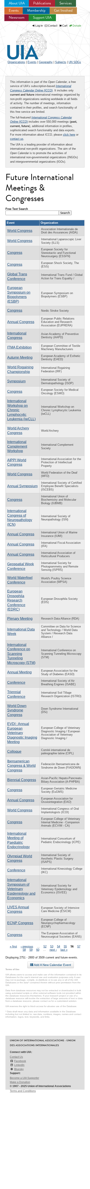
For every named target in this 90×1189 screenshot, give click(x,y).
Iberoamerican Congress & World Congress (21, 765)
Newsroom (16, 17)
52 (45, 946)
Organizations (16, 62)
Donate (76, 25)
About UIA (17, 3)
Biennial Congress (21, 780)
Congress (14, 253)
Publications (42, 3)
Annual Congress (20, 322)
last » (64, 949)
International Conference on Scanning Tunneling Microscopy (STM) (21, 654)
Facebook (20, 1061)
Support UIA (42, 17)
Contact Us (16, 1056)
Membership (36, 10)
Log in (39, 25)
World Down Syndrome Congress (16, 710)
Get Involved (63, 10)
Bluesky (19, 1069)
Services (65, 3)
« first (13, 946)
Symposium (16, 381)
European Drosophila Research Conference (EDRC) (16, 600)
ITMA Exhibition (19, 347)
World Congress (19, 231)
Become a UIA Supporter (24, 1078)
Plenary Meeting (20, 618)
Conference (16, 682)
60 (37, 949)
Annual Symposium (22, 486)
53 (51, 946)
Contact (52, 25)
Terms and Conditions (23, 1091)
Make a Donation (20, 1082)
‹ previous (27, 946)
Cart (64, 25)
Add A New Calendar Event (52, 965)
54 (58, 946)
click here (69, 134)
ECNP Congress (20, 923)
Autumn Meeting (20, 357)
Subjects (60, 62)
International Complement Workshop (17, 446)
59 (31, 949)
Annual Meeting (19, 672)
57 (78, 946)
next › (53, 949)
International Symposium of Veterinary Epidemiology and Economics (21, 889)
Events (14, 10)
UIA (21, 43)
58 (24, 949)
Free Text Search (16, 209)
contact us (16, 138)
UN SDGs (75, 62)
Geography (46, 62)
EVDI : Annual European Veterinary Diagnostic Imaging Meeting (22, 733)
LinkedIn (19, 1065)
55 (65, 946)
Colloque (14, 751)
